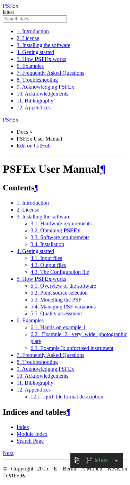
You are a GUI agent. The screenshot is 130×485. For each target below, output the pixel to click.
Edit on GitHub (34, 146)
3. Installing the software (43, 45)
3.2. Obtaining (55, 230)
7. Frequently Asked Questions (50, 73)
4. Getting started (35, 52)
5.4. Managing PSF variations (63, 306)
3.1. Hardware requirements (61, 223)
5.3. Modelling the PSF (56, 300)
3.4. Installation (47, 244)
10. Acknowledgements (42, 94)
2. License (28, 38)
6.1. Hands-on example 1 (58, 327)
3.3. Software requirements (60, 237)
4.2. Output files (48, 265)
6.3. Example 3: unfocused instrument (72, 348)
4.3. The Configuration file (60, 272)
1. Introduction (33, 31)
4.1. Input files (46, 258)
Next (8, 453)
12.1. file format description (67, 396)
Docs (22, 132)
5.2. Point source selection (59, 293)
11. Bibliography (35, 101)
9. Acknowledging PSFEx (45, 87)
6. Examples (30, 66)
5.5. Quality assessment (56, 313)
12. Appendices (34, 107)
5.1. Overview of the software (63, 286)
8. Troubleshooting (37, 80)
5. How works (41, 59)
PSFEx (10, 6)
